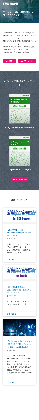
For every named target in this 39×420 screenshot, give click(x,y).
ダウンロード (28, 61)
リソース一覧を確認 (19, 179)
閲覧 (10, 61)
